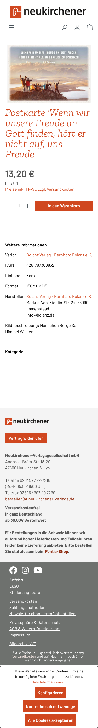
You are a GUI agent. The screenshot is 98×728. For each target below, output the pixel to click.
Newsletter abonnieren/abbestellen (42, 613)
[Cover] (49, 74)
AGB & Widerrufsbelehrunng (35, 628)
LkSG (14, 585)
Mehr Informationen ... (49, 682)
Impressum (19, 634)
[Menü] (11, 27)
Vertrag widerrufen (26, 438)
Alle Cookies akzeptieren (50, 720)
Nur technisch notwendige (50, 706)
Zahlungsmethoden (27, 607)
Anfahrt (16, 579)
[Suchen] (64, 27)
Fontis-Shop (56, 551)
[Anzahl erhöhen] (27, 206)
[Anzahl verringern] (10, 206)
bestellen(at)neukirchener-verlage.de (39, 498)
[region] (49, 74)
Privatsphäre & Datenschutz (35, 622)
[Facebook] (15, 569)
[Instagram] (27, 569)
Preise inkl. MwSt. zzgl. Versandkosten (39, 189)
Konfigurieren (51, 692)
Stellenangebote (24, 592)
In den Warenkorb (64, 205)
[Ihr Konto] (77, 27)
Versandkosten (23, 601)
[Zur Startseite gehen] (49, 12)
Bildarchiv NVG (22, 643)
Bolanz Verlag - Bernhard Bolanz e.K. (59, 254)
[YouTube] (39, 569)
